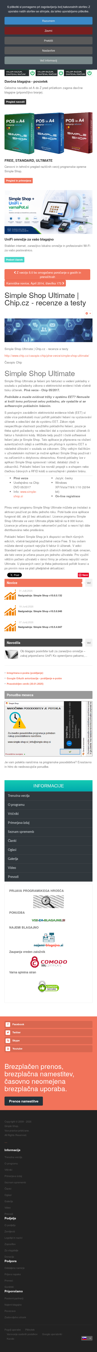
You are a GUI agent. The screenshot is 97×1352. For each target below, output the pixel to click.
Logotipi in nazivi (13, 1237)
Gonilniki (9, 1286)
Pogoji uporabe (13, 1329)
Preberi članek (14, 259)
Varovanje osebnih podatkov (22, 1334)
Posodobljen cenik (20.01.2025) (25, 683)
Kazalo (10, 1338)
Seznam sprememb (21, 832)
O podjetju (10, 1225)
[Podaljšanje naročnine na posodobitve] (48, 729)
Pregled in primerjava (18, 180)
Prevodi (13, 877)
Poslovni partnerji (14, 1298)
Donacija (9, 1256)
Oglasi (12, 850)
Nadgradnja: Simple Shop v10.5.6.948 (40, 611)
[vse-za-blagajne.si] (48, 920)
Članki (12, 841)
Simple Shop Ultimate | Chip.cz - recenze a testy (45, 298)
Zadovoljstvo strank (15, 1317)
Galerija (13, 859)
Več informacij (48, 60)
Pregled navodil (15, 101)
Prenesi (9, 1280)
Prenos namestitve (23, 1101)
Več (89, 582)
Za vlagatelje (11, 1250)
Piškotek (30, 1329)
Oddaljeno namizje (15, 1268)
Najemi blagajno (13, 1304)
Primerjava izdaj (18, 823)
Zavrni (48, 30)
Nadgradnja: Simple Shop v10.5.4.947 (40, 627)
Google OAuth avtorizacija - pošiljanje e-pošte (34, 678)
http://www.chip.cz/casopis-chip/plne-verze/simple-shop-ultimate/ (47, 355)
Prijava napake (13, 1274)
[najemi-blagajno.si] (48, 939)
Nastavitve (48, 50)
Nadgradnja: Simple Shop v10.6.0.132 (40, 595)
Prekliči (48, 40)
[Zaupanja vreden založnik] (48, 961)
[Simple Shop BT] (48, 901)
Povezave (10, 1311)
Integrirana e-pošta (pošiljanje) (25, 673)
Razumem (48, 21)
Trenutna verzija (19, 796)
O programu (16, 805)
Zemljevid (10, 1231)
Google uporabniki (52, 1334)
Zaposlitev (10, 1244)
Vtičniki (13, 814)
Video (12, 868)
